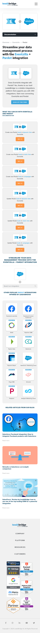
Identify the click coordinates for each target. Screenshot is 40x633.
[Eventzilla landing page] (11, 21)
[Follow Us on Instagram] (12, 623)
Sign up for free (20, 102)
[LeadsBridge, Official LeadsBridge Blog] (10, 4)
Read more (5, 441)
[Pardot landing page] (29, 21)
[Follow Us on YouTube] (27, 623)
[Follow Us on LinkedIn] (19, 623)
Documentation (10, 34)
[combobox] (20, 286)
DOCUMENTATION (8, 116)
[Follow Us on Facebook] (5, 623)
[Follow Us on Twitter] (34, 623)
